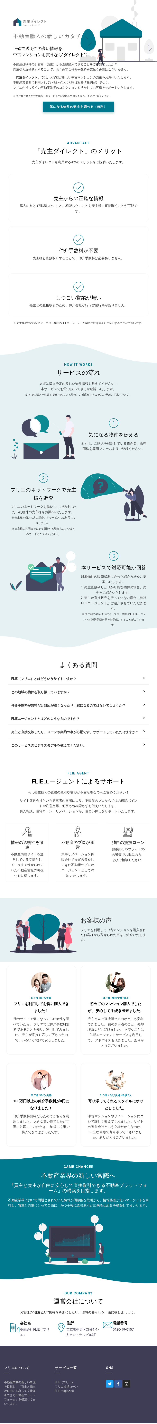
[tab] (78, 679)
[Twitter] (109, 1384)
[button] (78, 107)
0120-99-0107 (123, 1329)
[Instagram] (126, 1384)
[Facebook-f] (118, 1384)
